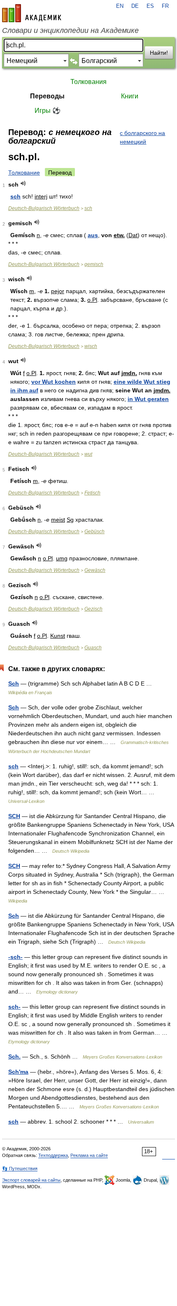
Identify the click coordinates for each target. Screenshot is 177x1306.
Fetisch (92, 493)
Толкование (24, 172)
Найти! (159, 52)
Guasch (93, 648)
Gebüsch (94, 531)
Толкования (88, 81)
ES (150, 6)
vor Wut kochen (53, 381)
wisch (90, 346)
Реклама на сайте (89, 1155)
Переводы (47, 96)
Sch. (14, 1056)
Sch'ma (18, 1071)
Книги (129, 96)
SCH (14, 816)
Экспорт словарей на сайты (31, 1180)
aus (93, 235)
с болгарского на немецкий (142, 137)
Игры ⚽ (48, 110)
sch (15, 196)
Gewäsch (94, 570)
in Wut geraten (148, 399)
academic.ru (31, 13)
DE (135, 6)
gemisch (93, 264)
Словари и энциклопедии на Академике (70, 30)
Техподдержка (53, 1155)
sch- (14, 1006)
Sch (13, 683)
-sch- (15, 957)
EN (119, 6)
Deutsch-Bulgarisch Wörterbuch (43, 208)
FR (165, 6)
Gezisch (93, 609)
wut (88, 454)
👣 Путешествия (19, 1168)
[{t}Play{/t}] (23, 183)
